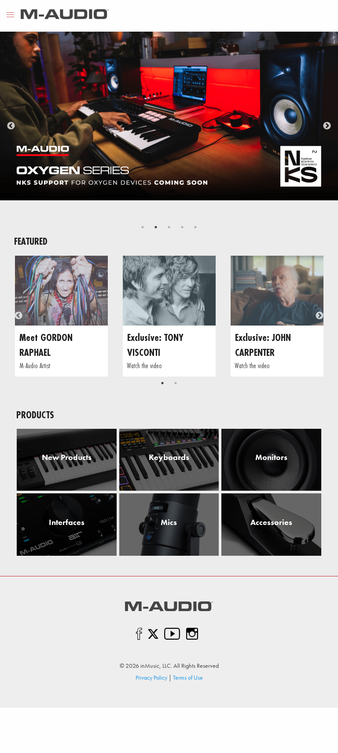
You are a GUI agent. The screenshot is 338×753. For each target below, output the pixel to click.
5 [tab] (195, 227)
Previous (11, 126)
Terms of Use (188, 677)
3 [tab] (169, 227)
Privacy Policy (151, 677)
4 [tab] (182, 227)
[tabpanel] (169, 116)
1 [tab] (142, 227)
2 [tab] (155, 227)
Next (327, 126)
